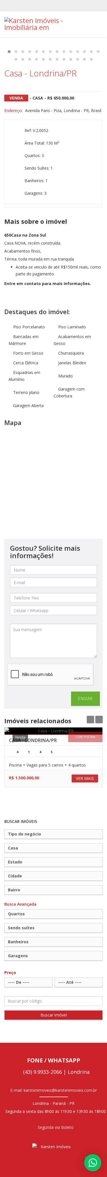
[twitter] (49, 5)
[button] (9, 51)
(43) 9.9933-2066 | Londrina (56, 1071)
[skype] (58, 5)
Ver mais (85, 778)
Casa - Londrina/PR (33, 740)
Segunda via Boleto (55, 1127)
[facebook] (40, 5)
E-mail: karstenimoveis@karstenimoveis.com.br (53, 1090)
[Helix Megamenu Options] (100, 23)
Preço (10, 972)
